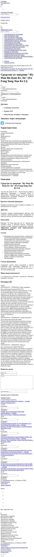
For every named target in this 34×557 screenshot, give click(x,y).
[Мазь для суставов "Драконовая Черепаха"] (17, 412)
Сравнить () (24, 547)
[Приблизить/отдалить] (5, 554)
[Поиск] (18, 14)
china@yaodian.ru (6, 485)
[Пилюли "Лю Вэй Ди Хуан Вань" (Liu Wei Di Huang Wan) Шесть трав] (17, 424)
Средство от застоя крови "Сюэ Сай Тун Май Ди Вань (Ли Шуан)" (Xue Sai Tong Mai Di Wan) (17, 469)
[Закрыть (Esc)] (1, 554)
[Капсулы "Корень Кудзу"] (17, 401)
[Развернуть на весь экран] (3, 554)
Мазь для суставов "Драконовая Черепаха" (13, 414)
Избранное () (15, 547)
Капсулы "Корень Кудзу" (8, 403)
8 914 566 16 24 (5, 3)
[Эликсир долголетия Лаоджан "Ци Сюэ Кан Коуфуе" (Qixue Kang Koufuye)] (17, 451)
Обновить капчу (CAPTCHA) (9, 395)
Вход (10, 550)
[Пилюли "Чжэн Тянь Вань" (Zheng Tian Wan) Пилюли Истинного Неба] (17, 437)
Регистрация (5, 550)
